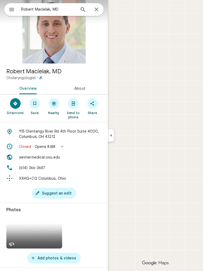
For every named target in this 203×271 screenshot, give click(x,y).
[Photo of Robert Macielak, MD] (54, 32)
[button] (54, 146)
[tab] (27, 88)
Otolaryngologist (21, 77)
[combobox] (48, 9)
